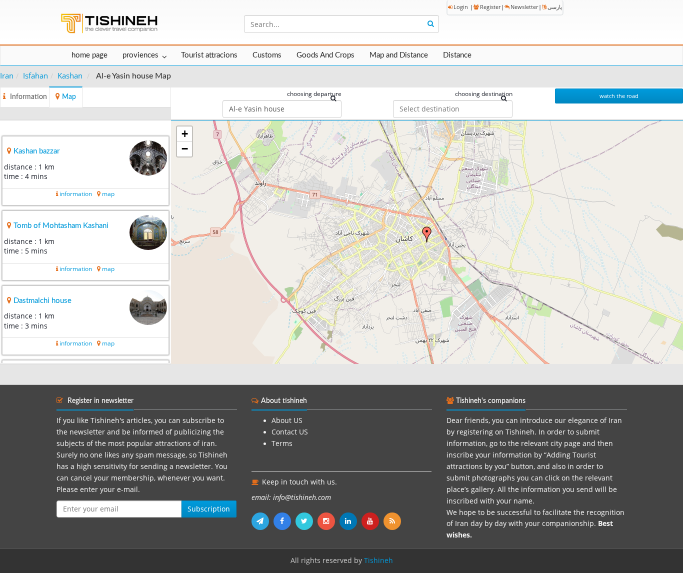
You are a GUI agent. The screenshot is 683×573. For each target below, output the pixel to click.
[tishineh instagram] (329, 521)
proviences (140, 55)
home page (90, 55)
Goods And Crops (325, 55)
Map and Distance (399, 55)
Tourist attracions (209, 55)
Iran (7, 75)
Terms (282, 443)
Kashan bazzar (37, 151)
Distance (457, 55)
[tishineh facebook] (285, 521)
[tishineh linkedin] (351, 521)
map (108, 194)
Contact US (290, 432)
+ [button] (185, 134)
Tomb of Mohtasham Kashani (61, 226)
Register (490, 6)
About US (287, 420)
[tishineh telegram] (263, 521)
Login (461, 6)
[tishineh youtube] (373, 521)
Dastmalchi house (43, 300)
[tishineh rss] (394, 521)
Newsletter (524, 6)
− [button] (185, 148)
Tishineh (378, 560)
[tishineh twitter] (307, 521)
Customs (267, 55)
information (76, 194)
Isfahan (35, 75)
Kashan (70, 75)
